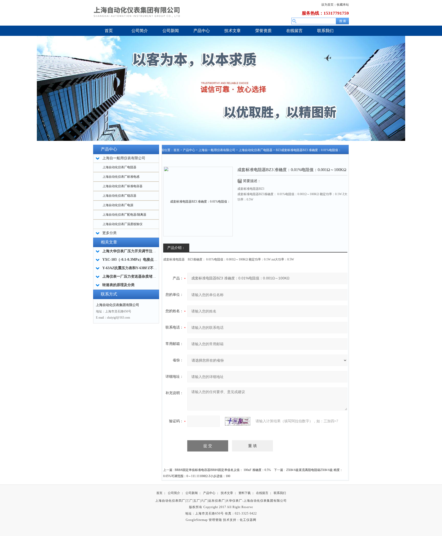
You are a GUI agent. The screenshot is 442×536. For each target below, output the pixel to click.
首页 (176, 150)
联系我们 (280, 493)
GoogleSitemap (197, 520)
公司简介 (174, 493)
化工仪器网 (248, 520)
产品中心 (189, 150)
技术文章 (227, 493)
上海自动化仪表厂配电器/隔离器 (124, 214)
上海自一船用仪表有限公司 (216, 150)
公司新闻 (191, 493)
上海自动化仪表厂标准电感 (121, 176)
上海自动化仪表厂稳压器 (119, 195)
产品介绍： (176, 248)
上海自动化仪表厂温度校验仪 (122, 224)
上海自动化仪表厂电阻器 (119, 167)
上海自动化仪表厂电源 (118, 205)
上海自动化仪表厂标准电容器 (122, 186)
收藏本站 (343, 4)
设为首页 (327, 4)
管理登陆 (215, 520)
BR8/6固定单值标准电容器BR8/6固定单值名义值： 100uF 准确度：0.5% (223, 470)
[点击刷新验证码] (237, 421)
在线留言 (262, 493)
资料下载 (244, 493)
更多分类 (109, 233)
